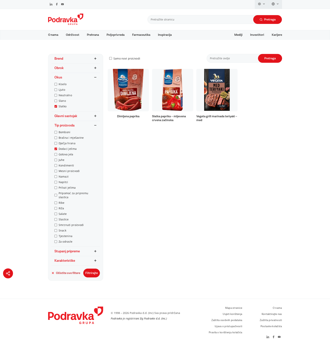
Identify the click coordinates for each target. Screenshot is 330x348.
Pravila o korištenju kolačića (225, 332)
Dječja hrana (67, 143)
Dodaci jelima (68, 149)
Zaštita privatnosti (271, 320)
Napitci (63, 182)
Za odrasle (66, 241)
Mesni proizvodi (69, 171)
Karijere (277, 34)
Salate (63, 214)
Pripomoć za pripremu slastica (73, 195)
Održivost (72, 34)
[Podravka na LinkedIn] (51, 4)
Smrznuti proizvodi (71, 225)
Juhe (62, 160)
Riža (61, 208)
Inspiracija (165, 34)
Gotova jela (66, 154)
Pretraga (270, 19)
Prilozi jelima (67, 187)
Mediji (238, 34)
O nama (53, 34)
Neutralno (65, 95)
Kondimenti (66, 165)
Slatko (63, 106)
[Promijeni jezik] (275, 4)
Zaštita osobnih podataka (226, 320)
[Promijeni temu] (262, 4)
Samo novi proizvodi (126, 58)
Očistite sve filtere (68, 273)
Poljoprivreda (116, 34)
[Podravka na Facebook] (57, 4)
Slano (62, 101)
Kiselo (63, 84)
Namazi (64, 176)
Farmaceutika (141, 34)
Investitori (257, 34)
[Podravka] (65, 23)
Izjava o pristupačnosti (228, 326)
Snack (62, 230)
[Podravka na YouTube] (62, 4)
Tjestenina (66, 236)
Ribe (62, 203)
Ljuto (62, 89)
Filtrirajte (91, 273)
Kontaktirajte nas (272, 314)
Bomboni (64, 132)
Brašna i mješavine (71, 137)
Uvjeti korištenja (232, 314)
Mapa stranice (233, 308)
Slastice (64, 219)
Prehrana (93, 34)
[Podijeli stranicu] (8, 273)
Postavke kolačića (271, 326)
